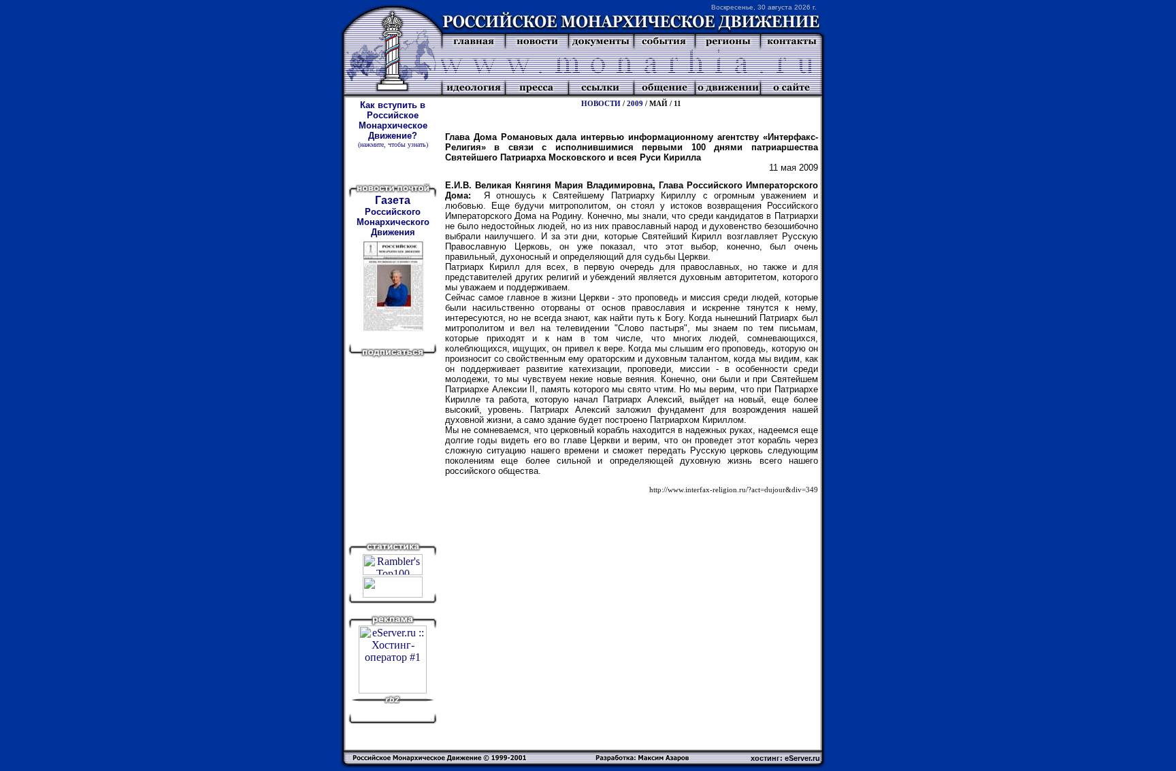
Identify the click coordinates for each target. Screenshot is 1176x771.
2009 (635, 103)
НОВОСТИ (601, 103)
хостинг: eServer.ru (785, 758)
